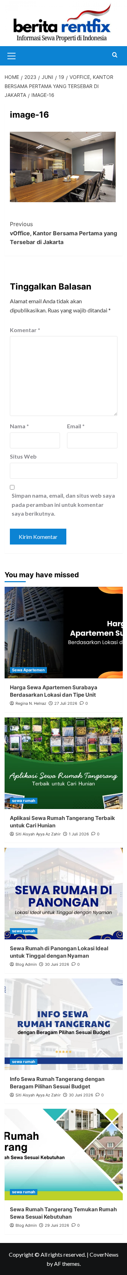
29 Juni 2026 (57, 1225)
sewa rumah (23, 800)
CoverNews (104, 1254)
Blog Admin (26, 964)
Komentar (25, 329)
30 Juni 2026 (57, 964)
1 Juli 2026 (79, 834)
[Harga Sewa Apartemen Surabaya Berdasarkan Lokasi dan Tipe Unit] (64, 632)
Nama (19, 426)
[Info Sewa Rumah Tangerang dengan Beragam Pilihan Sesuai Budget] (64, 1024)
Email (76, 426)
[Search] (114, 55)
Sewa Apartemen (28, 669)
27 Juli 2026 (65, 703)
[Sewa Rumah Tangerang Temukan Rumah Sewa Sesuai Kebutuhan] (64, 1154)
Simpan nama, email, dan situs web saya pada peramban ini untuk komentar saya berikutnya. (63, 504)
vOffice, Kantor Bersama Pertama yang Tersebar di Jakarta (63, 232)
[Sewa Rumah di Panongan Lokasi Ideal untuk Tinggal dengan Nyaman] (64, 893)
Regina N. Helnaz (31, 703)
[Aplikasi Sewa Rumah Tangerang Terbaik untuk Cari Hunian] (64, 763)
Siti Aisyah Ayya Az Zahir (38, 834)
